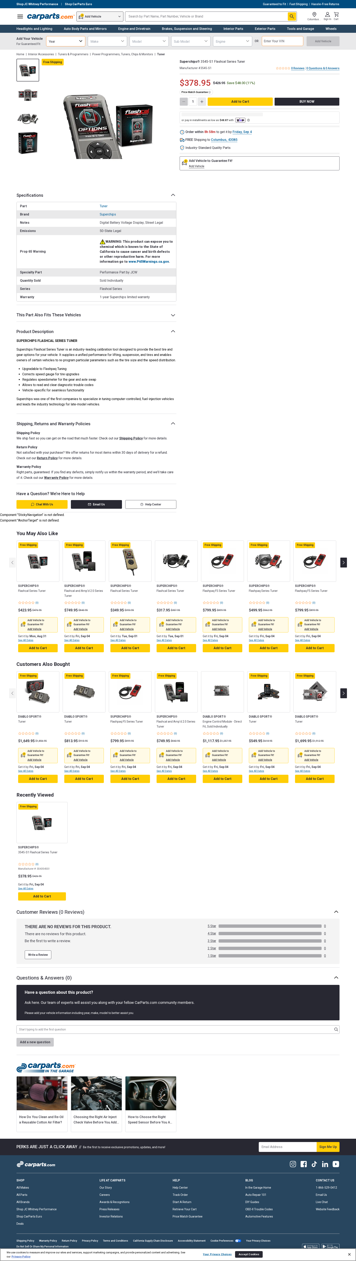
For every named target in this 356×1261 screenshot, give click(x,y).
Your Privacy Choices (258, 1240)
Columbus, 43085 (224, 140)
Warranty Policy (56, 478)
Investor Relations (111, 1216)
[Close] (349, 1254)
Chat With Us (44, 504)
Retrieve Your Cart (185, 1209)
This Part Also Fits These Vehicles (48, 314)
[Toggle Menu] (20, 16)
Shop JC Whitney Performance (36, 1209)
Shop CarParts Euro (29, 1216)
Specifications (29, 195)
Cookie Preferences (222, 1240)
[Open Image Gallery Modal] (109, 125)
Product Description (35, 331)
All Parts (21, 1194)
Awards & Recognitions (115, 1202)
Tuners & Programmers (73, 54)
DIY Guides (252, 1202)
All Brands (23, 1202)
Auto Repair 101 (255, 1194)
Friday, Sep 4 (242, 132)
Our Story (106, 1187)
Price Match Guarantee (188, 1216)
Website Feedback (328, 1209)
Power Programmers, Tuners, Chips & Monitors (122, 54)
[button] (34, 629)
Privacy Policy (90, 1240)
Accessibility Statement (192, 1240)
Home (20, 54)
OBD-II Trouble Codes (259, 1209)
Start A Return (182, 1202)
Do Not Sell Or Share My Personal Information (42, 1246)
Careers (105, 1194)
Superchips (108, 214)
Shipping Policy (131, 438)
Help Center (153, 504)
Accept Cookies (249, 1254)
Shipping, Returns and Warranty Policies (53, 423)
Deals (20, 1223)
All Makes (22, 1187)
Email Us (99, 504)
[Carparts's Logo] (51, 16)
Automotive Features (259, 1216)
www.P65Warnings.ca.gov (149, 262)
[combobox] (65, 41)
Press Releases (109, 1209)
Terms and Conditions (115, 1240)
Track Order (180, 1194)
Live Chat (322, 1202)
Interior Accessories (41, 54)
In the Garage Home (258, 1187)
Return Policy (47, 458)
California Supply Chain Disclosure (153, 1240)
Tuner (104, 206)
